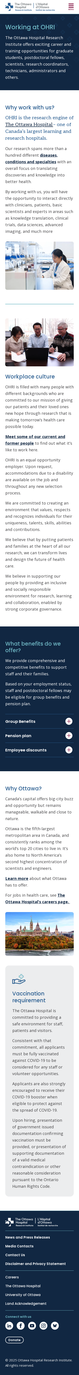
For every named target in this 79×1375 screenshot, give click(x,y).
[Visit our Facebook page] (21, 1326)
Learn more (16, 878)
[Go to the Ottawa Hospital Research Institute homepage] (30, 7)
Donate (14, 1340)
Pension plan (18, 735)
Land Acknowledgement (26, 1304)
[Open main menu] (71, 7)
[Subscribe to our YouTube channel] (32, 1326)
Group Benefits (20, 721)
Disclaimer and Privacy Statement (35, 1264)
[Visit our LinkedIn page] (9, 1326)
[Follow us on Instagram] (43, 1326)
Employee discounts (26, 750)
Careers (12, 1277)
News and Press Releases (27, 1237)
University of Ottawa (23, 1295)
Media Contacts (19, 1246)
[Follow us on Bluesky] (55, 1326)
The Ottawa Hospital (29, 124)
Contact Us (15, 1255)
